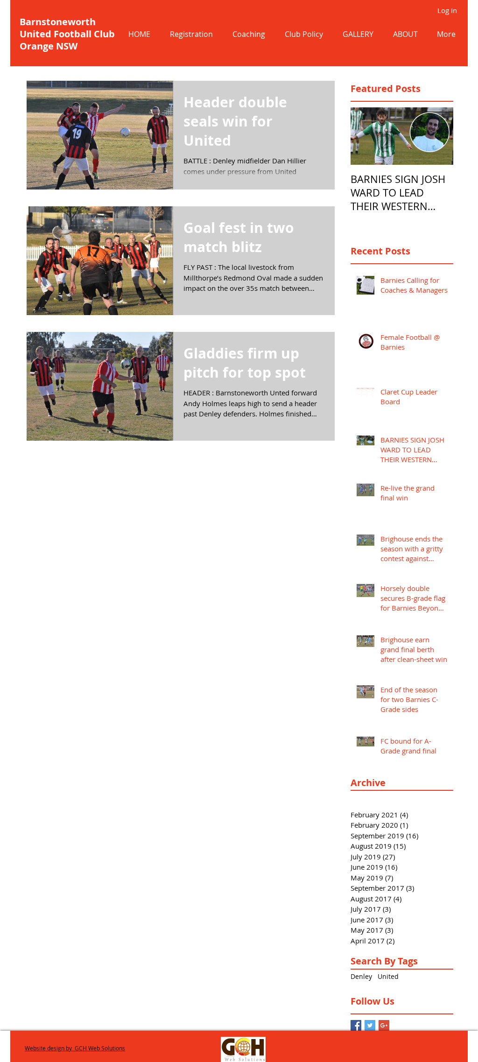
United (388, 976)
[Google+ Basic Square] (384, 1025)
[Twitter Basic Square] (370, 1025)
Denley (361, 976)
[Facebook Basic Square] (356, 1025)
